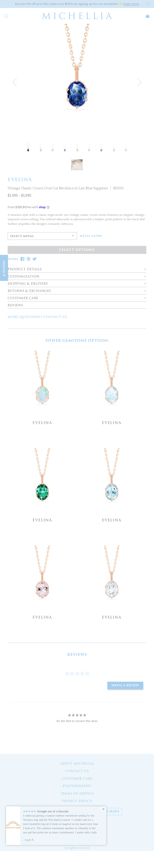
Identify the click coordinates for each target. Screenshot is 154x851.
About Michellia (77, 763)
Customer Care (77, 778)
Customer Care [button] (23, 298)
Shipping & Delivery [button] (28, 284)
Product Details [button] (25, 269)
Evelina (42, 423)
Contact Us (77, 771)
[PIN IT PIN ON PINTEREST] (28, 259)
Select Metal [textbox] (22, 236)
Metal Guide (91, 236)
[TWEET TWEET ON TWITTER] (34, 259)
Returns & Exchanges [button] (29, 291)
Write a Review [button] (125, 685)
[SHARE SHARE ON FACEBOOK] (22, 259)
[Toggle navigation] (6, 15)
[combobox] (42, 236)
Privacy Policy (77, 801)
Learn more (131, 4)
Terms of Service (77, 793)
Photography (77, 786)
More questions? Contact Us (37, 317)
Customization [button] (24, 276)
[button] (14, 82)
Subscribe (108, 811)
